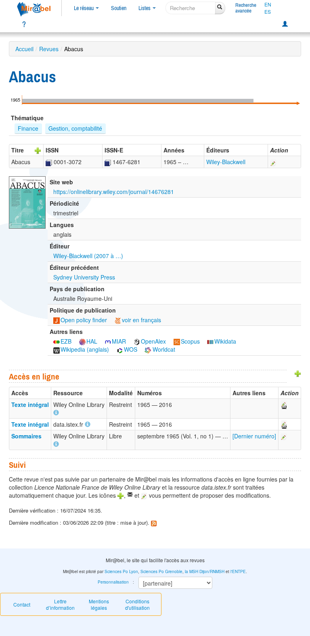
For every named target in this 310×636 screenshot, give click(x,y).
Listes (145, 8)
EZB (66, 341)
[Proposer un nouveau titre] (38, 150)
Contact (21, 604)
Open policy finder (84, 320)
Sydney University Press (84, 277)
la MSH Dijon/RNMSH (204, 571)
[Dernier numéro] (254, 436)
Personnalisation (113, 582)
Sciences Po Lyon (121, 571)
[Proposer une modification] (273, 162)
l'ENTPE (238, 571)
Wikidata (225, 341)
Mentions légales (99, 604)
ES (267, 12)
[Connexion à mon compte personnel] (285, 24)
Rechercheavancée (245, 8)
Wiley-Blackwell (225, 162)
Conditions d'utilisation (137, 604)
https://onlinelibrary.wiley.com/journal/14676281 (113, 192)
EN (267, 4)
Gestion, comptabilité (75, 128)
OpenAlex (153, 341)
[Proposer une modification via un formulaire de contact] (283, 404)
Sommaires (26, 436)
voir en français (141, 320)
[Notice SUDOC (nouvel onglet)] (49, 162)
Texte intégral (30, 404)
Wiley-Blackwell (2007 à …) (88, 256)
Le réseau (84, 8)
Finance (28, 128)
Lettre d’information (60, 604)
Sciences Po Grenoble (161, 571)
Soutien (118, 8)
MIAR (119, 341)
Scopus (190, 341)
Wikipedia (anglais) (85, 349)
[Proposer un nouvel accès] (298, 373)
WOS (130, 349)
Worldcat (163, 349)
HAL (91, 341)
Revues (49, 49)
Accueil (24, 49)
